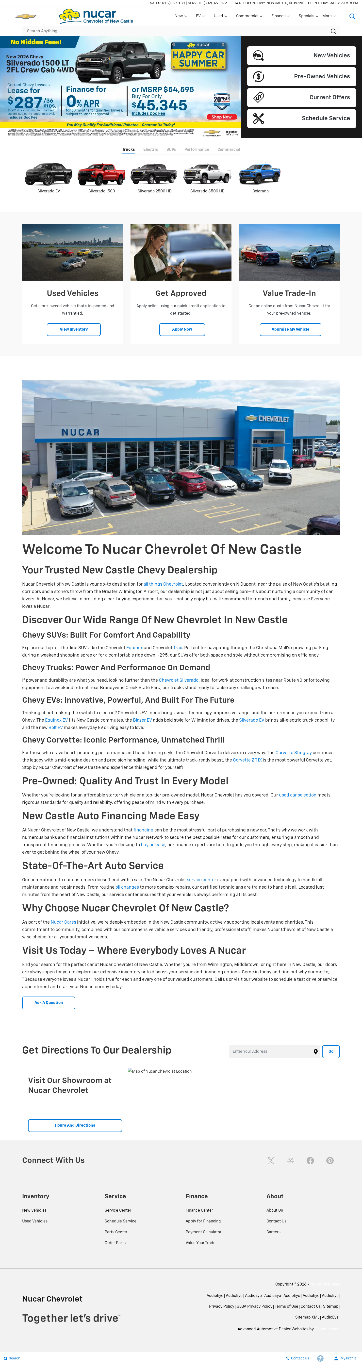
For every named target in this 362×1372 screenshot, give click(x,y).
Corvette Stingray (294, 753)
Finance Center (199, 1211)
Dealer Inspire (327, 1329)
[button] (352, 16)
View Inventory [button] (74, 330)
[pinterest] (330, 1160)
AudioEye (215, 1296)
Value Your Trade (200, 1243)
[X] (270, 1160)
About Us (274, 1211)
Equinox (134, 648)
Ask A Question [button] (48, 1003)
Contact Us (276, 1221)
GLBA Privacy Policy (254, 1307)
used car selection (297, 795)
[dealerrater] (290, 1160)
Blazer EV (142, 720)
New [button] (179, 17)
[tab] (128, 150)
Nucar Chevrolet (325, 1285)
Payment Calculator (203, 1232)
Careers (273, 1232)
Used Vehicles (35, 1221)
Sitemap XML (307, 1318)
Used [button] (219, 17)
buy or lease (153, 845)
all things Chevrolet (163, 584)
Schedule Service (120, 1221)
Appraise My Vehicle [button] (290, 330)
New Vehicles (34, 1211)
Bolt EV (56, 728)
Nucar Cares (63, 922)
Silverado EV (251, 720)
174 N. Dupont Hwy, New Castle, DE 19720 (268, 3)
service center (201, 880)
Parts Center (116, 1232)
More (327, 17)
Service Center (118, 1211)
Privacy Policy (221, 1307)
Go (331, 1052)
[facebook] (310, 1160)
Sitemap (331, 1307)
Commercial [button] (247, 17)
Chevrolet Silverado (178, 680)
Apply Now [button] (182, 330)
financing (143, 830)
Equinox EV (56, 720)
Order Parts (115, 1243)
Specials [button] (306, 17)
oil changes (127, 887)
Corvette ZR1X (247, 760)
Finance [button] (278, 17)
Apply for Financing (203, 1221)
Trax (177, 648)
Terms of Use (286, 1307)
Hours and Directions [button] (75, 1126)
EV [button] (201, 17)
